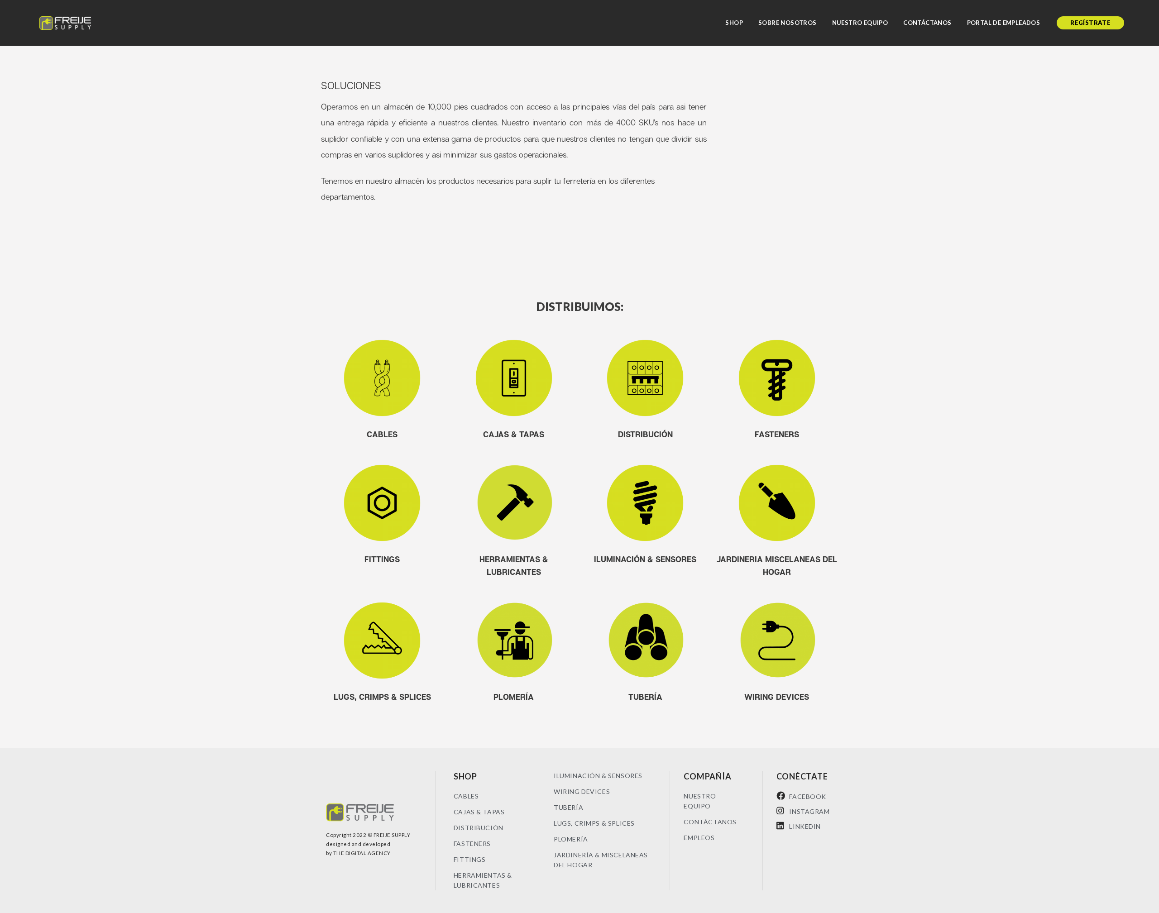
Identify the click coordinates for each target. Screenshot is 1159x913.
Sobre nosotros (787, 22)
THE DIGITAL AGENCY (362, 853)
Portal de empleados (1003, 22)
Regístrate (1090, 22)
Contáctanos (927, 22)
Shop (734, 22)
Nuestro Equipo (860, 22)
